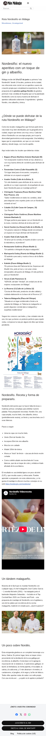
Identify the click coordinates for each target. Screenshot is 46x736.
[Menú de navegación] (28, 3)
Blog (12, 734)
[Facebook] (16, 714)
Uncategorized (17, 23)
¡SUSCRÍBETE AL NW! (23, 723)
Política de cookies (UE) (26, 734)
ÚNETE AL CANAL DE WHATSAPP (23, 728)
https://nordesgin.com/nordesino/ (18, 484)
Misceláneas (6, 23)
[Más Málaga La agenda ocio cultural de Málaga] (12, 3)
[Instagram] (25, 714)
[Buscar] (30, 8)
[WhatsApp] (29, 714)
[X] (20, 714)
